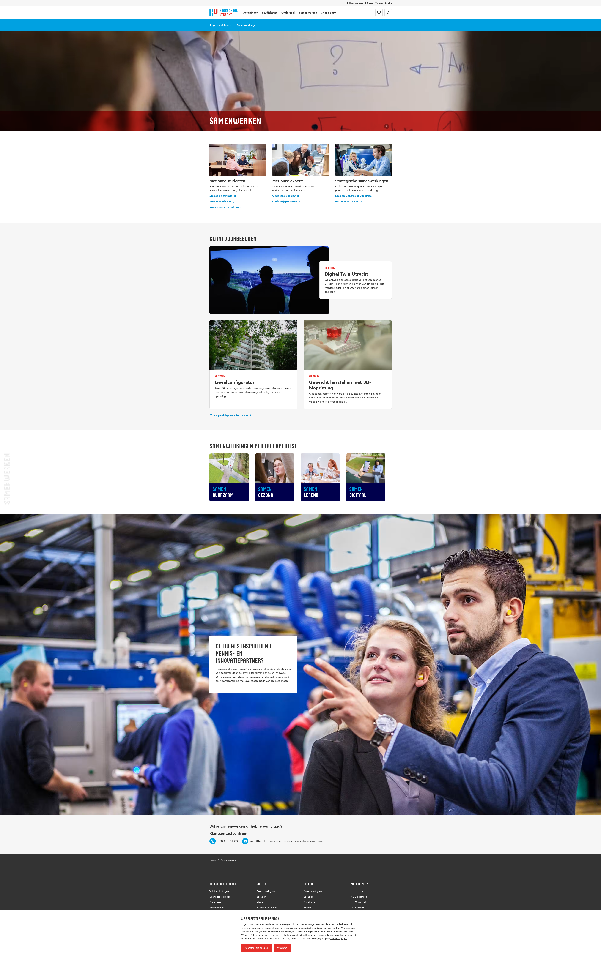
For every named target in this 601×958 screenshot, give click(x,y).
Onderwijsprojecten (285, 201)
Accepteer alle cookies (256, 948)
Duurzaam (223, 492)
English (388, 3)
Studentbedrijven (220, 201)
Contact (379, 3)
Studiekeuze (270, 12)
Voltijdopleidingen (219, 891)
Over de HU (328, 12)
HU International (359, 891)
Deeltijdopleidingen (219, 896)
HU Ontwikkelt (359, 902)
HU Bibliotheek (359, 896)
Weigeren (282, 948)
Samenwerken (308, 12)
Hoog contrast (356, 3)
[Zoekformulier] (388, 12)
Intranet (369, 3)
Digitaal (357, 492)
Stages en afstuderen (223, 195)
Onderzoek (288, 12)
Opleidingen (250, 12)
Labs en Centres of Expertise (354, 195)
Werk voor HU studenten (225, 207)
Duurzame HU (358, 907)
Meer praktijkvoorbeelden (229, 415)
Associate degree (266, 891)
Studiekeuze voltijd (267, 907)
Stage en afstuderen (221, 25)
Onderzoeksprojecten (286, 195)
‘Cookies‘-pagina (338, 938)
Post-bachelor (311, 902)
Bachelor (261, 896)
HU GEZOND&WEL (347, 201)
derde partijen (272, 924)
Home (212, 860)
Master (260, 902)
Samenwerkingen (247, 25)
